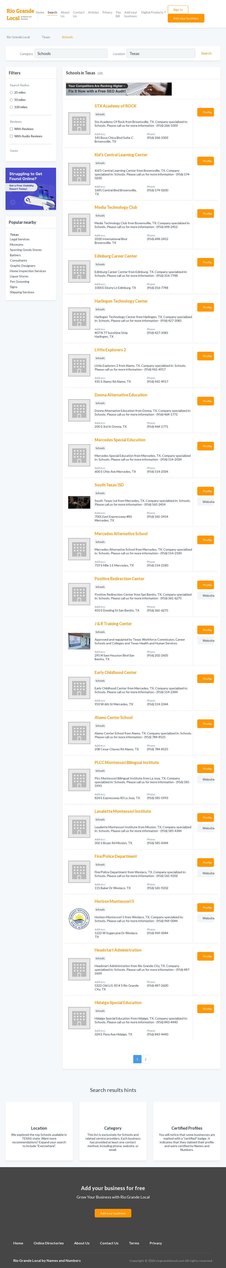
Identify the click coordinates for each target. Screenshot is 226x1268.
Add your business (130, 14)
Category (26, 54)
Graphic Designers (23, 265)
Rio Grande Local (18, 37)
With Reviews (24, 129)
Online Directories (49, 1243)
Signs (13, 287)
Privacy (107, 12)
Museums (16, 244)
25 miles (20, 92)
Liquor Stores (19, 276)
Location (119, 54)
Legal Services (20, 239)
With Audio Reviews (28, 136)
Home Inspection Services (28, 271)
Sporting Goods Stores (26, 250)
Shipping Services (22, 292)
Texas (46, 37)
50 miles (20, 100)
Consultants (18, 260)
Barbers (15, 255)
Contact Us (79, 14)
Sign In (178, 9)
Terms (134, 1243)
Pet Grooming (19, 281)
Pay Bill (118, 14)
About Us (65, 14)
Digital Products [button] (152, 12)
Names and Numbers (64, 1260)
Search (52, 12)
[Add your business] (113, 1208)
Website (208, 502)
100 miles (20, 107)
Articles (93, 12)
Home (40, 12)
